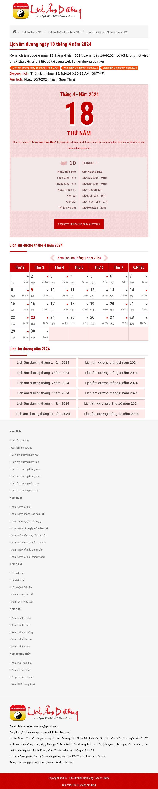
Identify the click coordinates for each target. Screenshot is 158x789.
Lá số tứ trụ (17, 580)
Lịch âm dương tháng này (25, 469)
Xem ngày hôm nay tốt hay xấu (28, 535)
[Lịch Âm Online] (15, 32)
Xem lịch (15, 431)
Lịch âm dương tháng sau (25, 476)
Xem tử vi (16, 564)
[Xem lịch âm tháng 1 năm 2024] (106, 258)
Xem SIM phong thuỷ (23, 684)
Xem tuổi (15, 609)
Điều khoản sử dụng (85, 784)
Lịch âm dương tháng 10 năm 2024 (111, 403)
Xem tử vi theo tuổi (22, 601)
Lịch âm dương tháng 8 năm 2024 (111, 393)
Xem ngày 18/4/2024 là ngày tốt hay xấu (79, 224)
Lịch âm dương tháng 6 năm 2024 (111, 383)
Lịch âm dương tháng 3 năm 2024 (43, 373)
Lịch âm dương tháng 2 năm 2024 (111, 362)
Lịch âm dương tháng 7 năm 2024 (43, 393)
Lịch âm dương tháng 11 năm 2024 (43, 414)
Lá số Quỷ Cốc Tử (21, 587)
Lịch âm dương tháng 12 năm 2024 (111, 414)
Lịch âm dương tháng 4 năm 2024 (111, 373)
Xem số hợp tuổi (20, 670)
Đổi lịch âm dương (21, 447)
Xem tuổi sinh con (21, 639)
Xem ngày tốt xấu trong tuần (27, 549)
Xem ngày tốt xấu (21, 506)
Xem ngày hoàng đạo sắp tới (27, 514)
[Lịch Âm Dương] (48, 18)
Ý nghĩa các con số (22, 677)
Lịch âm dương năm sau (25, 490)
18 (79, 113)
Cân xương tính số (22, 594)
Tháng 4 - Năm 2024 (79, 94)
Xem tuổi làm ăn (20, 646)
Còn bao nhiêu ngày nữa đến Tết (29, 528)
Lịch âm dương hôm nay (25, 454)
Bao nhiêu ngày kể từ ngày (26, 521)
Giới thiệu (67, 784)
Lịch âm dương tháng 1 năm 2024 (43, 362)
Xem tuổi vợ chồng (22, 632)
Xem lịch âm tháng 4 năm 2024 (79, 258)
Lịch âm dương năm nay (25, 483)
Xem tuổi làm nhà (21, 618)
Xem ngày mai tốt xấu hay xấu (28, 542)
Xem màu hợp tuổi (21, 662)
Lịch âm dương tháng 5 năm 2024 (43, 383)
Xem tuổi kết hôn (20, 625)
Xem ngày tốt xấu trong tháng (28, 556)
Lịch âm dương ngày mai (25, 462)
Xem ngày (16, 498)
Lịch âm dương (20, 440)
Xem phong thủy (20, 654)
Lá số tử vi (17, 573)
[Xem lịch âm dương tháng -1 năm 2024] (52, 258)
